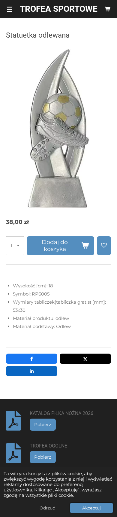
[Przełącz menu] (9, 9)
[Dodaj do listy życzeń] (104, 245)
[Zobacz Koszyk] (107, 9)
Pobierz (42, 424)
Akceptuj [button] (91, 508)
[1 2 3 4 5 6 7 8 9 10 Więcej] (15, 245)
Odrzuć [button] (47, 508)
